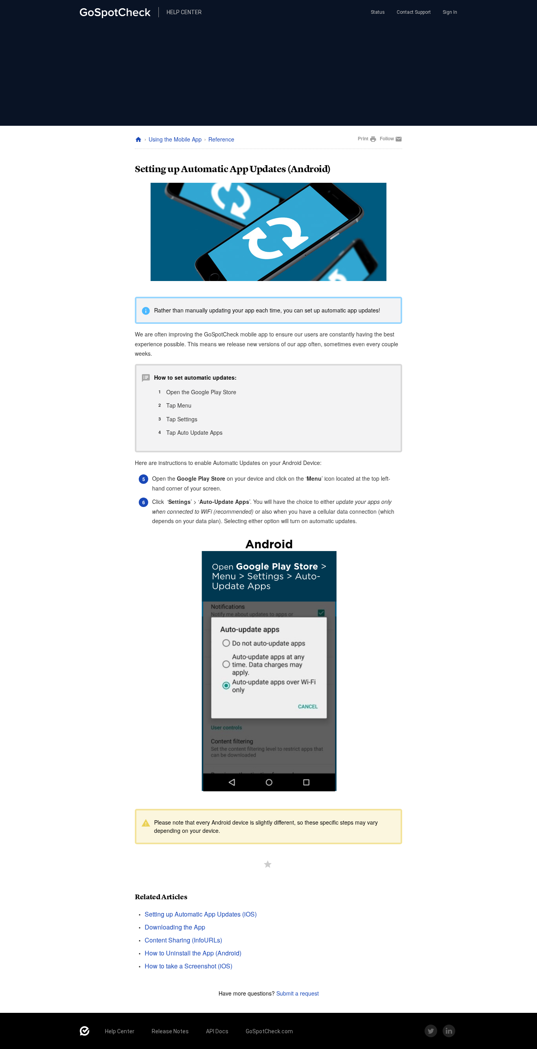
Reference (221, 139)
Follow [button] (387, 138)
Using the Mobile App (175, 139)
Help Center (119, 1031)
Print (367, 139)
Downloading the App (175, 926)
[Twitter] (431, 1031)
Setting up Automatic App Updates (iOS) (201, 914)
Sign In (450, 12)
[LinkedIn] (449, 1031)
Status (377, 12)
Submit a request (297, 993)
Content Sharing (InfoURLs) (183, 939)
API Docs (217, 1031)
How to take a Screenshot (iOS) (188, 965)
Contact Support (414, 12)
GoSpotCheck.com (269, 1031)
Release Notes (170, 1031)
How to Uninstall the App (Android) (193, 952)
